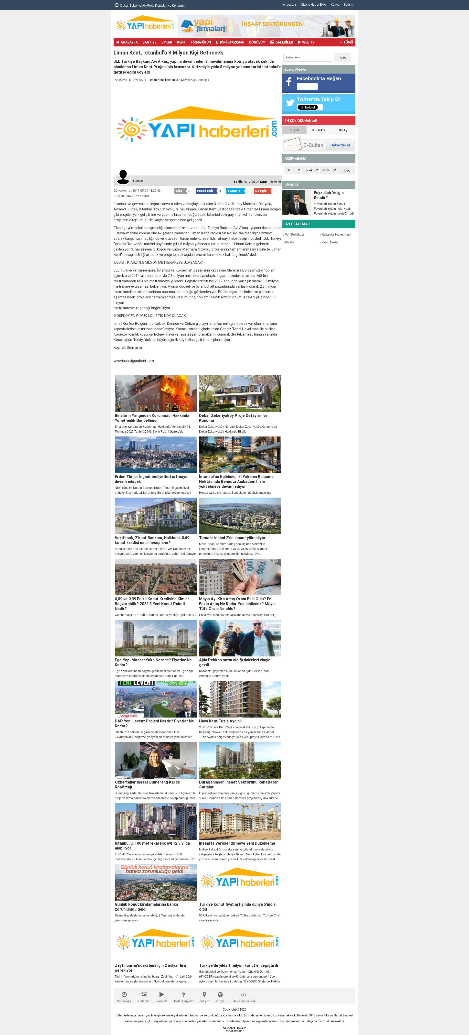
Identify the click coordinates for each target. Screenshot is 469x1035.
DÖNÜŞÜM (257, 42)
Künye (335, 4)
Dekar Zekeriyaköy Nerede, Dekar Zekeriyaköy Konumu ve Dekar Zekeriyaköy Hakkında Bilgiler (238, 429)
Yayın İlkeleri (330, 242)
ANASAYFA (129, 42)
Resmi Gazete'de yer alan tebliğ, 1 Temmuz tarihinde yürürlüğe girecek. (150, 918)
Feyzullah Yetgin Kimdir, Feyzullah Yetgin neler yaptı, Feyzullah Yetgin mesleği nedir (334, 208)
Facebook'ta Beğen (319, 78)
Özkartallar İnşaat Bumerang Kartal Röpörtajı (147, 784)
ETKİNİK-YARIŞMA (230, 42)
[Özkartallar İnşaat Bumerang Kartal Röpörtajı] (156, 760)
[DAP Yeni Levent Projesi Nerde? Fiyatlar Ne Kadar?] (156, 699)
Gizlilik (289, 242)
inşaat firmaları (234, 1031)
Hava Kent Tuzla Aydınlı (220, 721)
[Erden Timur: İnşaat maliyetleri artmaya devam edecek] (156, 454)
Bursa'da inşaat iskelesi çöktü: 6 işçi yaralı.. (154, 5)
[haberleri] (116, 368)
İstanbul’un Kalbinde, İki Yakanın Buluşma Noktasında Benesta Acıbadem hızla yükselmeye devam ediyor (236, 481)
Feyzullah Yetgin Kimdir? (329, 195)
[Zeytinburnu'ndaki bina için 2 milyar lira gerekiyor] (156, 943)
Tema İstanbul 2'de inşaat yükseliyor (232, 537)
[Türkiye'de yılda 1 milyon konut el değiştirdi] (240, 943)
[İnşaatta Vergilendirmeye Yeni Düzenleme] (240, 821)
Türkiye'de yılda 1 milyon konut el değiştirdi (238, 965)
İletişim (349, 4)
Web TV (162, 1001)
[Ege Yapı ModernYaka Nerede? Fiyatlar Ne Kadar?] (156, 638)
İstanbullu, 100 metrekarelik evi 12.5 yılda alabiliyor (152, 845)
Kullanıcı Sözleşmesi (336, 234)
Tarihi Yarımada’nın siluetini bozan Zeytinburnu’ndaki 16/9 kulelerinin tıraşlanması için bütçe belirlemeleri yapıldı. (153, 979)
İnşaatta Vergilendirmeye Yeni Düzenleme (237, 843)
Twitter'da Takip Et (318, 99)
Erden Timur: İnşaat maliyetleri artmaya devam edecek (151, 479)
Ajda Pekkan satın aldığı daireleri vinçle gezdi (234, 662)
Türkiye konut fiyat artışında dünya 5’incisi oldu (238, 907)
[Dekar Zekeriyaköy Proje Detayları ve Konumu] (240, 393)
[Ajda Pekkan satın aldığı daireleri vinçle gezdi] (240, 638)
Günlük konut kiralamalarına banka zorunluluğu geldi (146, 907)
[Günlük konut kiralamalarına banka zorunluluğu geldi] (156, 882)
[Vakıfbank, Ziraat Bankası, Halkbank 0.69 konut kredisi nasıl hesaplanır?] (156, 516)
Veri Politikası (294, 234)
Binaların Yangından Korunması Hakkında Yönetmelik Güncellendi (152, 418)
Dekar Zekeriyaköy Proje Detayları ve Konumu (233, 418)
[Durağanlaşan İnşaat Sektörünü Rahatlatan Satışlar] (240, 760)
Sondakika (124, 1001)
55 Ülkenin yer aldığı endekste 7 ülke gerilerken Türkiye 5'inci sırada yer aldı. (239, 918)
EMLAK (166, 42)
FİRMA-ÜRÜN (201, 42)
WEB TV (308, 42)
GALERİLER (284, 42)
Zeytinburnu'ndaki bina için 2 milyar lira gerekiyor (150, 968)
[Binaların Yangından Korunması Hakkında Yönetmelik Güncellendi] (156, 393)
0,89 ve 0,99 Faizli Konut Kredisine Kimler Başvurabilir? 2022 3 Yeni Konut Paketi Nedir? (152, 604)
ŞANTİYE (150, 42)
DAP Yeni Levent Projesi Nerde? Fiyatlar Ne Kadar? (154, 723)
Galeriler (144, 1001)
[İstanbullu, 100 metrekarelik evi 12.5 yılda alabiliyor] (156, 821)
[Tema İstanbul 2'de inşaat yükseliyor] (240, 516)
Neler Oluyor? (183, 1001)
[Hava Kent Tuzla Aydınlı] (240, 699)
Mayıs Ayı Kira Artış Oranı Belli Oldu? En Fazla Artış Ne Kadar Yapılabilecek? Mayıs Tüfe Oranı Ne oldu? (237, 604)
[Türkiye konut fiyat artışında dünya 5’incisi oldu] (240, 882)
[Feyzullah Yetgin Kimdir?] (296, 202)
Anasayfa (289, 4)
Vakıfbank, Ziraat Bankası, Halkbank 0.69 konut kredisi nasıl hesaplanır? (152, 540)
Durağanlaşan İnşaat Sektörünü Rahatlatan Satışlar (238, 784)
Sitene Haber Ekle (313, 4)
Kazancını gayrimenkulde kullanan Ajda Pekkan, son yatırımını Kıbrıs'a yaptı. (234, 673)
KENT (181, 42)
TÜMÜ (348, 42)
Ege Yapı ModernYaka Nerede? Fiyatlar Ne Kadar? (153, 662)
